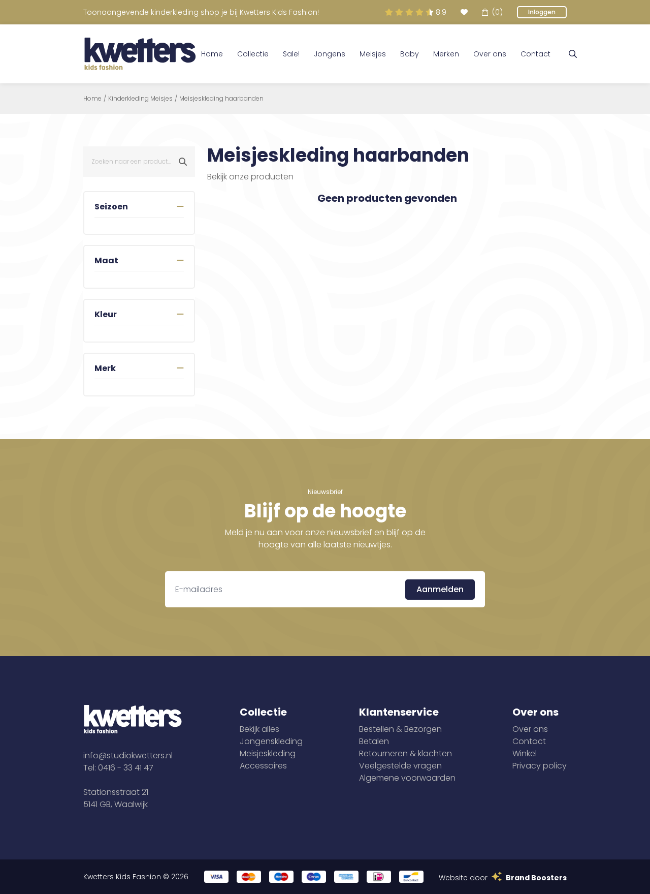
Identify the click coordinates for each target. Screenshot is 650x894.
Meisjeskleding (268, 753)
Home (212, 54)
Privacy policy (539, 766)
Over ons (489, 54)
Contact (535, 54)
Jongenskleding (271, 741)
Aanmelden (440, 589)
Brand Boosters (536, 878)
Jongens (329, 54)
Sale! (291, 54)
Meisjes (373, 54)
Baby (409, 54)
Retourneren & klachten (405, 753)
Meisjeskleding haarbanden (221, 99)
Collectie (253, 54)
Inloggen (542, 12)
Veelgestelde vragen (400, 766)
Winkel (524, 753)
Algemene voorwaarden (407, 778)
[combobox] (139, 161)
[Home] (140, 54)
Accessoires (263, 766)
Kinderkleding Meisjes (140, 99)
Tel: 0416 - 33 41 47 (118, 768)
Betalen (374, 741)
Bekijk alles (259, 729)
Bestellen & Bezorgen (400, 729)
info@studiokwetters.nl (128, 755)
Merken (446, 54)
